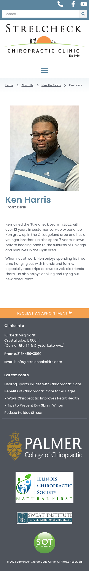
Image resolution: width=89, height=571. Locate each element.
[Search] (83, 14)
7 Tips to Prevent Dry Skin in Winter (34, 405)
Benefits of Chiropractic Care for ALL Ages (40, 391)
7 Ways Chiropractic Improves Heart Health (41, 398)
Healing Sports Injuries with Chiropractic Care (42, 384)
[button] (44, 70)
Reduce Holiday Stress (23, 412)
